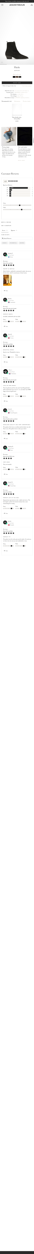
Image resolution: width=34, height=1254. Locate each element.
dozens (5, 242)
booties (22, 242)
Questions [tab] (13, 230)
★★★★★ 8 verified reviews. (21, 92)
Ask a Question (6, 225)
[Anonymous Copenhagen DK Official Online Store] (17, 5)
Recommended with (7, 101)
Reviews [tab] (3, 230)
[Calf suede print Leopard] (17, 77)
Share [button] (6, 290)
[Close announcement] (32, 1)
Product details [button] (27, 101)
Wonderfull (13, 242)
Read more (21, 160)
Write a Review (6, 222)
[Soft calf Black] (20, 77)
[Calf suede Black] (14, 77)
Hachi (17, 67)
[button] (32, 5)
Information (17, 101)
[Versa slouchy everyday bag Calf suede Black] (17, 110)
